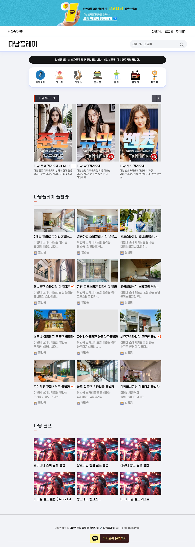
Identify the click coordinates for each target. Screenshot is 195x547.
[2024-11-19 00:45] (54, 270)
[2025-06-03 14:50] (97, 483)
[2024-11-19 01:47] (54, 320)
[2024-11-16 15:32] (140, 371)
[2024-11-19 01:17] (97, 320)
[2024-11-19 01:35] (140, 220)
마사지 (59, 82)
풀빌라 (135, 82)
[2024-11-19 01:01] (97, 371)
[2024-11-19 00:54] (54, 220)
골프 (116, 82)
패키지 (154, 82)
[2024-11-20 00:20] (54, 371)
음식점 (97, 82)
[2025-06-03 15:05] (140, 449)
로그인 (169, 31)
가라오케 (40, 82)
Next (158, 98)
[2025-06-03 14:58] (54, 483)
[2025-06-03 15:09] (97, 449)
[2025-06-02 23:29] (140, 483)
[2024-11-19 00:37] (140, 270)
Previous (154, 98)
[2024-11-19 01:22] (140, 320)
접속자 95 (16, 31)
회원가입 (157, 31)
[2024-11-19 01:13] (97, 270)
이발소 (78, 82)
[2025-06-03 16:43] (54, 449)
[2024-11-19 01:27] (97, 220)
